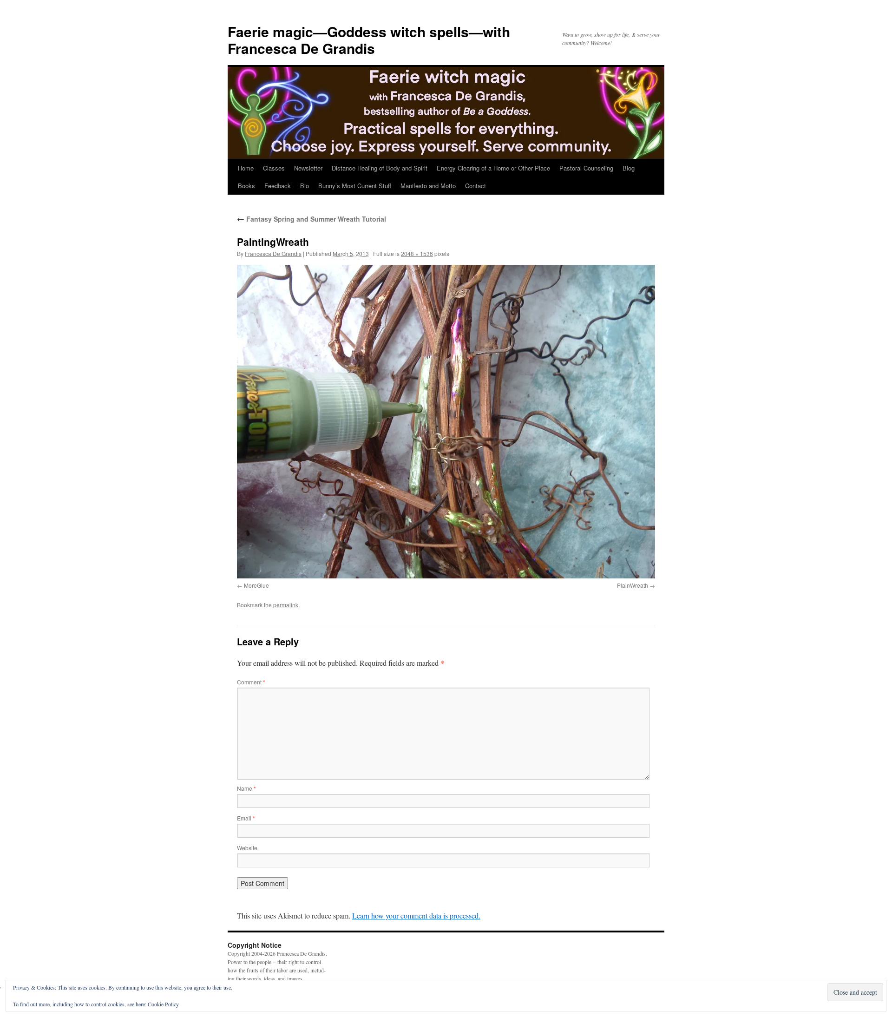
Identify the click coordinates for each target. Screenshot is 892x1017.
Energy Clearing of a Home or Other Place (493, 168)
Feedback (277, 185)
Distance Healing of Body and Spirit (379, 168)
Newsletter (308, 168)
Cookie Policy (163, 1004)
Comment (251, 682)
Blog (629, 168)
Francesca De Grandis (273, 253)
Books (246, 185)
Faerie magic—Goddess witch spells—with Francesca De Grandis (369, 39)
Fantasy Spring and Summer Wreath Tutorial (311, 218)
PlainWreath (632, 585)
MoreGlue (256, 585)
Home (246, 168)
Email (246, 818)
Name (246, 788)
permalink (285, 605)
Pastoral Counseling (586, 168)
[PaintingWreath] (446, 421)
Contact (475, 185)
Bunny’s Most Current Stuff (354, 185)
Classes (274, 168)
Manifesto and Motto (428, 185)
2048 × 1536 (417, 253)
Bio (304, 185)
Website (247, 848)
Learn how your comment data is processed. (416, 915)
